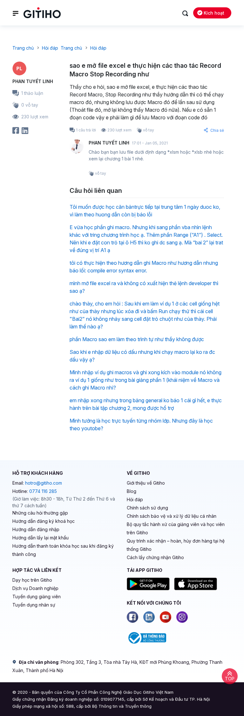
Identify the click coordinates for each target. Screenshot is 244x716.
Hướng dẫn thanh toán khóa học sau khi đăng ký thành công (63, 550)
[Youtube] (165, 617)
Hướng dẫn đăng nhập (35, 529)
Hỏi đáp (135, 499)
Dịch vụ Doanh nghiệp (35, 588)
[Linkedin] (149, 617)
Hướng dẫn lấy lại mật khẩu (40, 537)
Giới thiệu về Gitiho (146, 483)
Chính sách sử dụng (147, 507)
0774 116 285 (43, 491)
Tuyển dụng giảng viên (36, 596)
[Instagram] (182, 617)
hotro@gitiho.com (43, 483)
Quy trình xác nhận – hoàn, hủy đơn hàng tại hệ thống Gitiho (176, 545)
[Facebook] (132, 617)
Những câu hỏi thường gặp (40, 513)
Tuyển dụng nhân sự (33, 604)
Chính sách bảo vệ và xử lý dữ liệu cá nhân (171, 516)
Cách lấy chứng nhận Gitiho (155, 557)
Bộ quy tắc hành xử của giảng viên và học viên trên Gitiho (176, 528)
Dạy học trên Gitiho (32, 580)
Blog (131, 491)
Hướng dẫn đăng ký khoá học (43, 521)
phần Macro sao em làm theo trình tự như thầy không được (137, 339)
